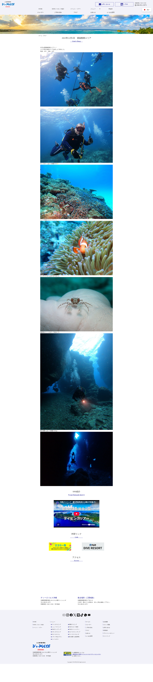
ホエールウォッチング (74, 631)
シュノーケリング (56, 627)
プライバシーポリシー (108, 633)
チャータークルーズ (74, 634)
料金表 (111, 9)
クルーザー (40, 12)
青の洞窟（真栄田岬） (74, 636)
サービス (88, 621)
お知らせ (93, 12)
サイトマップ (106, 636)
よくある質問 (110, 12)
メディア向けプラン (57, 636)
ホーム (40, 35)
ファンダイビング (56, 624)
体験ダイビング (73, 624)
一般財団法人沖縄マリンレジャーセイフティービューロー (86, 654)
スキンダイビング (56, 631)
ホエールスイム (56, 634)
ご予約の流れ (58, 12)
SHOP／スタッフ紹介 (58, 9)
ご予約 (126, 4)
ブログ (75, 12)
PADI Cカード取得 (73, 627)
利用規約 (105, 630)
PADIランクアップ (56, 629)
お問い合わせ (106, 4)
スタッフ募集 (106, 624)
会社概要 (105, 621)
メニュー (93, 9)
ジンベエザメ (55, 639)
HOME (40, 9)
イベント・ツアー (75, 9)
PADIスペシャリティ (74, 629)
